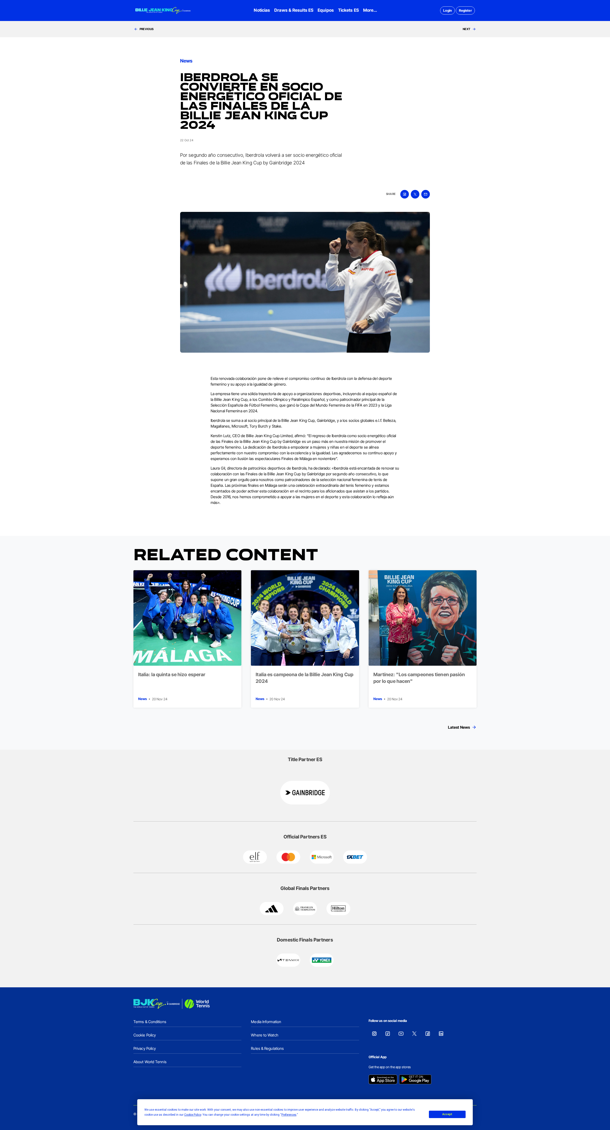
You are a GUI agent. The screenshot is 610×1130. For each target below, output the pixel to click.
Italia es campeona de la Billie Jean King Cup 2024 (304, 678)
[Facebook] (427, 1033)
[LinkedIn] (441, 1033)
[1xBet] (355, 857)
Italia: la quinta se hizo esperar (171, 674)
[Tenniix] (288, 960)
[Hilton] (338, 908)
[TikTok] (387, 1033)
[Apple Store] (383, 1080)
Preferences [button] (288, 1114)
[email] (425, 194)
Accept (447, 1114)
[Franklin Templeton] (305, 908)
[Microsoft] (322, 857)
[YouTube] (401, 1033)
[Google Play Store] (415, 1080)
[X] (414, 1033)
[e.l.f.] (255, 857)
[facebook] (404, 194)
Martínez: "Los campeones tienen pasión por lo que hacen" (419, 678)
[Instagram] (374, 1033)
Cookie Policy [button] (192, 1114)
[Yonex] (322, 960)
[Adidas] (272, 908)
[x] (415, 194)
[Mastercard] (288, 857)
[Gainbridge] (305, 792)
